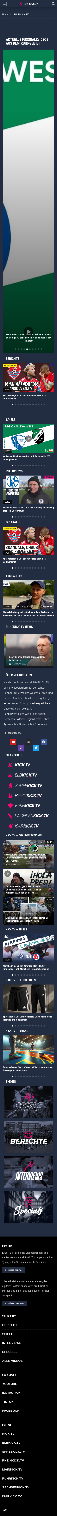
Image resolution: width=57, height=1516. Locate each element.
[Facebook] (44, 742)
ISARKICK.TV (12, 1496)
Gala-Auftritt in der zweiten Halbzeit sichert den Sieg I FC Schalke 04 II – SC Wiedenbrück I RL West (28, 337)
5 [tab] (27, 349)
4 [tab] (24, 349)
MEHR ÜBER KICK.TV (13, 1270)
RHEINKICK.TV (13, 1460)
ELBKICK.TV (11, 1442)
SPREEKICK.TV (13, 1451)
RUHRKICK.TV (12, 1478)
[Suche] (53, 3)
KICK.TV (8, 1433)
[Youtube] (13, 742)
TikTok (8, 1401)
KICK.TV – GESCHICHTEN (21, 980)
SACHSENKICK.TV (15, 1487)
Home (5, 14)
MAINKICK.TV (12, 1469)
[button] (28, 733)
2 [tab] (18, 349)
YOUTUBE (9, 1383)
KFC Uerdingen (10, 365)
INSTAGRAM (11, 1392)
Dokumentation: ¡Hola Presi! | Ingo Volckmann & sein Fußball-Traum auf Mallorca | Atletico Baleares (24, 889)
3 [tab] (21, 349)
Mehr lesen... (15, 732)
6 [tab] (30, 349)
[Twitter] (36, 748)
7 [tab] (33, 349)
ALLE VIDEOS (12, 1360)
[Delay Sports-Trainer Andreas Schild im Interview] (28, 651)
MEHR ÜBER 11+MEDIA (13, 1304)
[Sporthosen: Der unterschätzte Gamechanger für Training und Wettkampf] (28, 999)
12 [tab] (44, 404)
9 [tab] (38, 349)
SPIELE (10, 420)
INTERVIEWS (14, 471)
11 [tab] (41, 404)
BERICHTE (12, 359)
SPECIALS (13, 522)
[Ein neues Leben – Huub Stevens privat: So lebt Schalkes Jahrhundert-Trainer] (28, 911)
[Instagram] (28, 742)
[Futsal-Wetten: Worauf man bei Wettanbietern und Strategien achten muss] (28, 1049)
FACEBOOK (10, 1410)
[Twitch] (21, 748)
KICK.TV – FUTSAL (17, 1031)
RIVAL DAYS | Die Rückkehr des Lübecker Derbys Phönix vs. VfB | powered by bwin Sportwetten (26, 857)
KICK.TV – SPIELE (16, 929)
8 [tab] (36, 349)
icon (28, 332)
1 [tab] (15, 349)
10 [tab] (41, 349)
